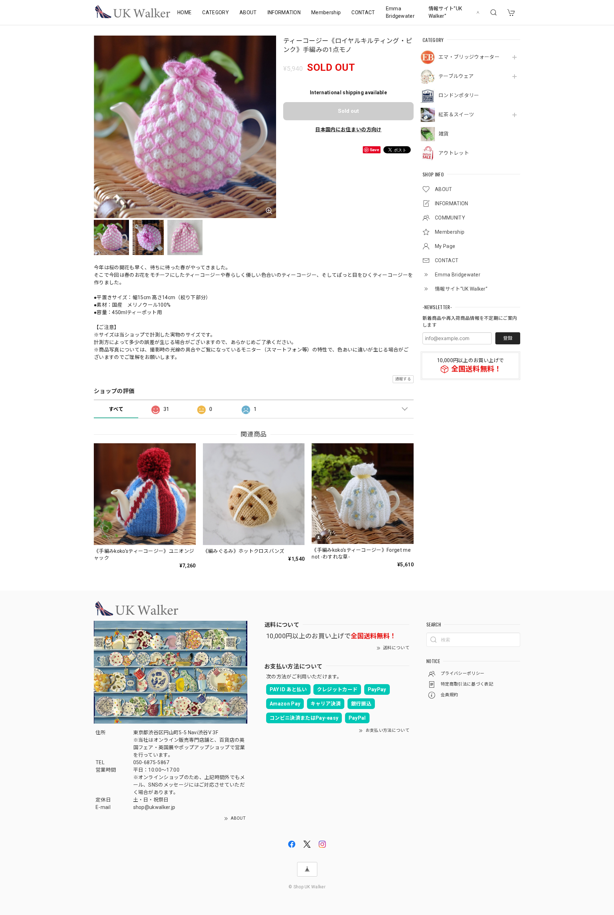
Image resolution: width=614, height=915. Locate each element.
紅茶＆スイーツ (456, 114)
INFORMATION (284, 12)
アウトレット (453, 153)
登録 (507, 338)
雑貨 (443, 134)
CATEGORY (215, 12)
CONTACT (363, 12)
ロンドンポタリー (458, 95)
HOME (184, 12)
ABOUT (248, 12)
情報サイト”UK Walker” (445, 12)
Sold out (348, 111)
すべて (116, 409)
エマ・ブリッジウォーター (469, 57)
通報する (403, 379)
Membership (326, 12)
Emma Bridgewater (400, 12)
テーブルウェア (456, 76)
